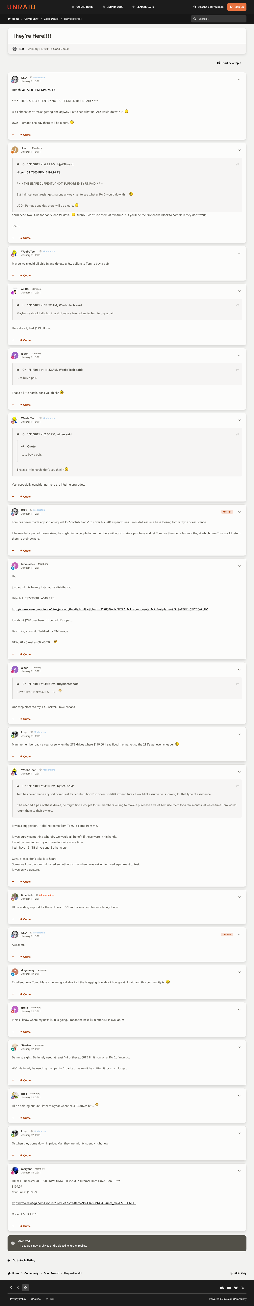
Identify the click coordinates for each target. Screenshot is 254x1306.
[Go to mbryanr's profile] (15, 1170)
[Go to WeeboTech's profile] (15, 253)
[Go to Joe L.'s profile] (15, 149)
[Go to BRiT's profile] (15, 1095)
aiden (24, 353)
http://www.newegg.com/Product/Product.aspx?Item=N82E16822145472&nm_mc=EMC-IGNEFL (74, 1203)
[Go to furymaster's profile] (15, 565)
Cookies (36, 1298)
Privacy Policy (18, 1298)
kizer (24, 732)
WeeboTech (28, 251)
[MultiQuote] (13, 135)
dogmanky (27, 970)
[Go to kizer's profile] (15, 734)
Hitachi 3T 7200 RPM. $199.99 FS (34, 90)
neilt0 (25, 289)
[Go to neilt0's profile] (15, 290)
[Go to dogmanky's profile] (15, 971)
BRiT (24, 1093)
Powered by (227, 1298)
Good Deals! (61, 48)
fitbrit (24, 1007)
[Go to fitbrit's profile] (15, 1009)
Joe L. (25, 148)
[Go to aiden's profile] (15, 355)
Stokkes (26, 1045)
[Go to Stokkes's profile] (15, 1047)
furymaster (28, 564)
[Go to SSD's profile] (15, 49)
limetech (27, 895)
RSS (51, 1298)
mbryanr (26, 1168)
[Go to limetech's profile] (15, 896)
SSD (21, 48)
